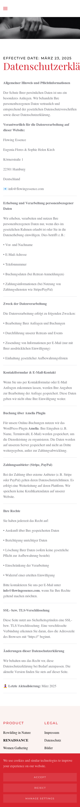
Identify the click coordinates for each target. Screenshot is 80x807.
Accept (40, 777)
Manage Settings (40, 798)
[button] (5, 8)
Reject (40, 787)
